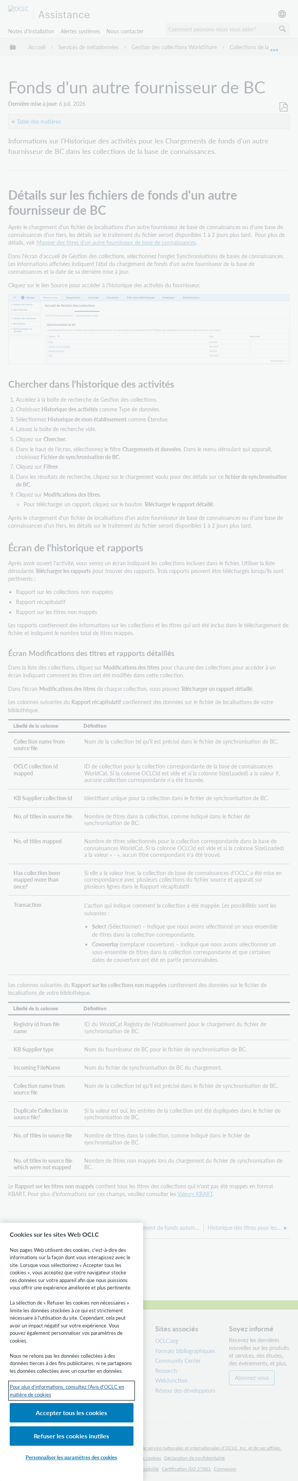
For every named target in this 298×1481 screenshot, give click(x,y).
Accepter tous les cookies (71, 1412)
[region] (71, 1352)
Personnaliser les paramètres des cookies (71, 1457)
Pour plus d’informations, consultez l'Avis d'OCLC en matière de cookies (67, 1390)
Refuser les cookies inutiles (71, 1435)
